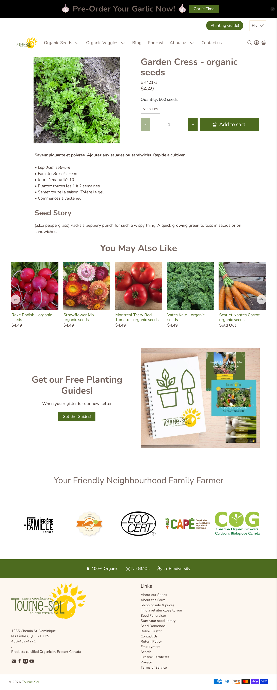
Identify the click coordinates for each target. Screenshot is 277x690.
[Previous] (15, 299)
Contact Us (149, 636)
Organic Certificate (155, 657)
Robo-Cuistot (151, 631)
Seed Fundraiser (153, 615)
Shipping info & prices (157, 605)
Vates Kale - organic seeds (186, 317)
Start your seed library (158, 620)
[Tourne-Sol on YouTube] (31, 662)
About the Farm (153, 600)
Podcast (156, 43)
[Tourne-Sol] (26, 42)
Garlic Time (204, 9)
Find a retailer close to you (161, 610)
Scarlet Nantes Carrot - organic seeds (241, 317)
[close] (273, 9)
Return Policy (151, 641)
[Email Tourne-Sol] (13, 662)
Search (146, 652)
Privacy (146, 662)
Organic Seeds (58, 43)
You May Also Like (138, 248)
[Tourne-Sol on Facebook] (19, 662)
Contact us (211, 43)
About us (178, 43)
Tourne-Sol (30, 682)
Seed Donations (153, 626)
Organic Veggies (102, 43)
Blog (137, 43)
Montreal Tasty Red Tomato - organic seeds (137, 317)
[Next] (261, 299)
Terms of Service (154, 667)
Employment (151, 646)
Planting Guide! (225, 25)
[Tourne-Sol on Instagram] (25, 662)
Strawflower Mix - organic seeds (80, 317)
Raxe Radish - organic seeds (31, 317)
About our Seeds (154, 594)
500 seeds (150, 109)
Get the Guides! (77, 416)
